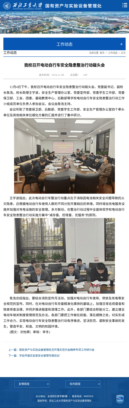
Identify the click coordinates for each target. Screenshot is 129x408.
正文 (123, 53)
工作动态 (112, 53)
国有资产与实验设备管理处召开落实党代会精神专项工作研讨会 (56, 349)
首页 (102, 53)
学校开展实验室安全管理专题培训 (39, 355)
